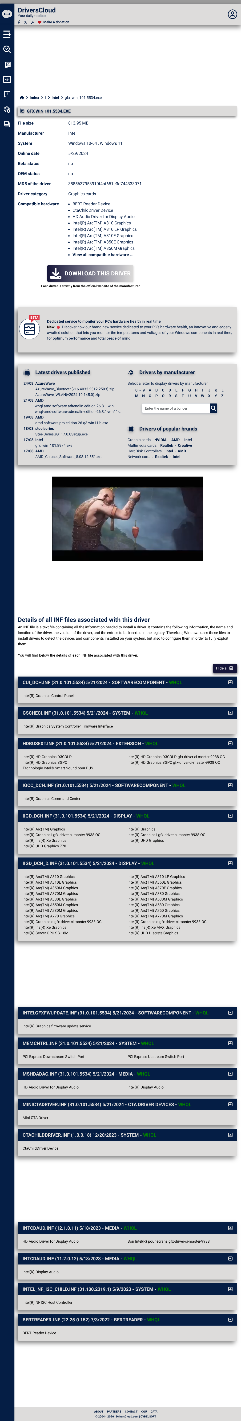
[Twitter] (25, 22)
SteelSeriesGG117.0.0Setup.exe (61, 434)
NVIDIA (160, 440)
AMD (175, 440)
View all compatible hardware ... (102, 254)
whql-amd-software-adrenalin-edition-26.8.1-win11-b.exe (78, 406)
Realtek (166, 445)
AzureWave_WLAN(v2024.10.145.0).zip (67, 394)
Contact (131, 1411)
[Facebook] (19, 22)
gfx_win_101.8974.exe (53, 445)
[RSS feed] (32, 22)
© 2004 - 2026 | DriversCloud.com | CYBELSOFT (125, 1416)
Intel (55, 97)
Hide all (222, 668)
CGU (144, 1411)
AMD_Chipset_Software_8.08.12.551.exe (68, 456)
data (154, 1411)
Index (34, 97)
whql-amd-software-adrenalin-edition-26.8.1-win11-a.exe (78, 411)
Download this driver (98, 273)
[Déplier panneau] (232, 14)
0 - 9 (140, 390)
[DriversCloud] (7, 14)
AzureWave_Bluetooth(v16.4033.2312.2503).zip (74, 389)
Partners (114, 1411)
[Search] (213, 408)
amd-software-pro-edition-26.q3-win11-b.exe (71, 423)
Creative (185, 445)
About (98, 1411)
